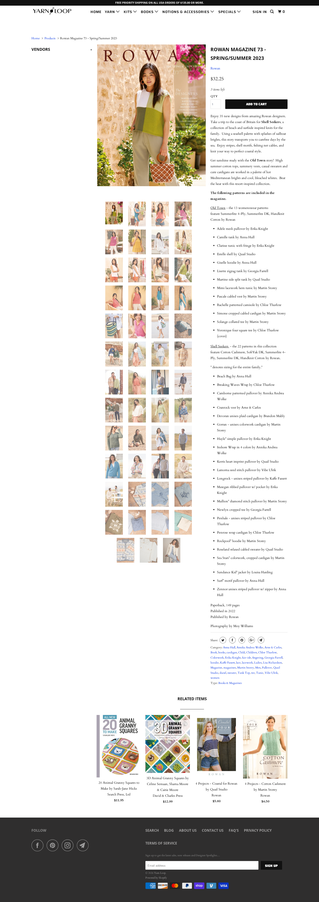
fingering (257, 658)
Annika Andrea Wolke (250, 647)
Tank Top (244, 673)
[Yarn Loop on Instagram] (69, 845)
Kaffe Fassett (227, 663)
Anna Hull (229, 647)
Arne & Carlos (273, 647)
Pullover (267, 668)
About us (188, 830)
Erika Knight (233, 658)
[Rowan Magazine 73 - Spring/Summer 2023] (151, 115)
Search (152, 830)
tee (253, 673)
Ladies (258, 663)
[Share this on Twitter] (222, 640)
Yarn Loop (160, 873)
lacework (247, 663)
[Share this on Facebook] (232, 640)
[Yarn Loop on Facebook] (38, 845)
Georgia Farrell (274, 658)
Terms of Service (161, 843)
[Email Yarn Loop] (84, 845)
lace (238, 663)
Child (241, 652)
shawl (223, 673)
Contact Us (213, 830)
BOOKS (148, 12)
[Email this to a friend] (260, 640)
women (214, 678)
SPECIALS (227, 12)
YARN (110, 12)
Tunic (259, 673)
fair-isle (246, 658)
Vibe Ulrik (271, 673)
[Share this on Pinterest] (241, 640)
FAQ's (234, 830)
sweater (231, 673)
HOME (96, 12)
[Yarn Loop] (53, 11)
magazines (230, 668)
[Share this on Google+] (251, 640)
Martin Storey (245, 668)
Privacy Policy (258, 830)
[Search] (272, 12)
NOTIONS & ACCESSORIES (186, 12)
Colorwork (217, 658)
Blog (169, 830)
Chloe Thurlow (267, 652)
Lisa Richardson (272, 663)
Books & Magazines (230, 683)
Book (213, 652)
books (221, 652)
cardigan (232, 652)
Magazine (216, 668)
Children (251, 652)
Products (50, 38)
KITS (128, 12)
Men (258, 668)
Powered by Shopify (156, 877)
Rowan (215, 68)
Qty (214, 96)
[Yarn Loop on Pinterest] (54, 845)
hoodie (214, 663)
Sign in (260, 12)
